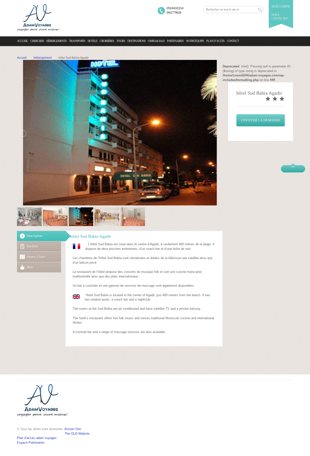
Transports (77, 41)
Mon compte (280, 6)
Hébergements (56, 41)
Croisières (107, 41)
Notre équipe (195, 41)
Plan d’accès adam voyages (37, 438)
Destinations (136, 41)
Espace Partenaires (31, 442)
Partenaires (175, 41)
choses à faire (36, 257)
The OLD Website (77, 433)
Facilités (32, 246)
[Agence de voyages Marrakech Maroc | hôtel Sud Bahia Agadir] (38, 18)
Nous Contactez (279, 16)
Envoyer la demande (260, 120)
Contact (233, 41)
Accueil (22, 41)
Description (34, 236)
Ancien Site (73, 429)
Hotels (92, 41)
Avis (30, 267)
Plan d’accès (215, 41)
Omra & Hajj (156, 41)
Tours (120, 41)
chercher (37, 41)
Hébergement (42, 57)
